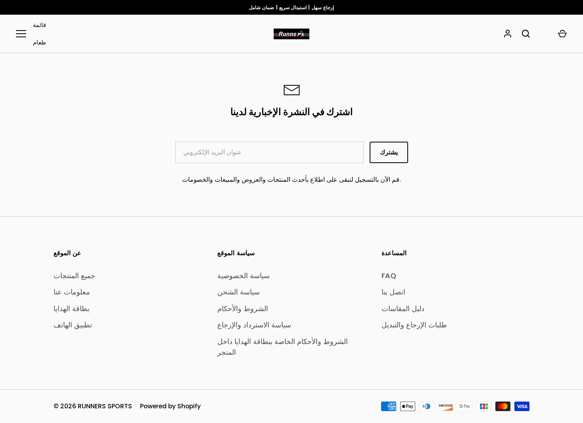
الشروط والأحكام (242, 308)
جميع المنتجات (74, 276)
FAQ (389, 276)
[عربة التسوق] (562, 33)
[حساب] (507, 33)
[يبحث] (526, 33)
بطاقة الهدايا (72, 308)
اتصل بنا (393, 292)
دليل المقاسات (403, 308)
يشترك (389, 152)
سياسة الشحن (238, 292)
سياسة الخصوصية (243, 276)
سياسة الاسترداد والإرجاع (254, 325)
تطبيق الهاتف (73, 325)
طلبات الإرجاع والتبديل (414, 325)
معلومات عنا (72, 292)
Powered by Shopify (170, 406)
